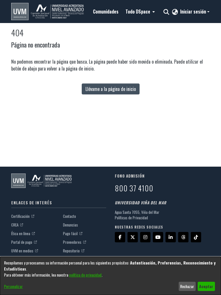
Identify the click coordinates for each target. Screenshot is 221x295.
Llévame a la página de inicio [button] (110, 88)
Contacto (69, 216)
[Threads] (183, 237)
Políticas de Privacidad (131, 217)
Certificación (21, 216)
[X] (132, 237)
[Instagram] (145, 237)
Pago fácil (71, 233)
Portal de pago (22, 242)
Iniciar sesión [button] (193, 11)
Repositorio (72, 251)
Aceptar (206, 286)
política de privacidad (85, 275)
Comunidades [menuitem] (106, 11)
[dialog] (110, 276)
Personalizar (13, 286)
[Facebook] (120, 237)
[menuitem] (139, 11)
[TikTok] (196, 237)
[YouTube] (158, 237)
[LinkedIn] (170, 237)
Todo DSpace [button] (137, 11)
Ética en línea (21, 233)
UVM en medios (22, 251)
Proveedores (72, 242)
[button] (47, 11)
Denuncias (70, 225)
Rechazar (187, 286)
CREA (15, 225)
